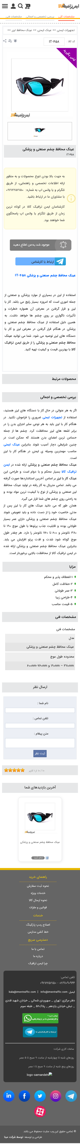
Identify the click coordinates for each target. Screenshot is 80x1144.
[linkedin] (9, 1096)
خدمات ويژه (38, 893)
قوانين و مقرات (38, 907)
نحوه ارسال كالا (38, 900)
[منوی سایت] (40, 6)
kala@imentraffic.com (22, 992)
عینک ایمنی (44, 30)
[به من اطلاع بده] (15, 40)
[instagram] (55, 1096)
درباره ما (38, 956)
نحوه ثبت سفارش (38, 886)
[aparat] (40, 1111)
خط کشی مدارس (38, 932)
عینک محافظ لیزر (22, 30)
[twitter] (40, 1096)
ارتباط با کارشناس (42, 261)
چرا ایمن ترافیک (38, 963)
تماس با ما (38, 949)
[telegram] (71, 1096)
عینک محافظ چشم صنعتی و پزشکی (48, 149)
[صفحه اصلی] (68, 6)
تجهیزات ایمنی (66, 30)
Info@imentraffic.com (54, 992)
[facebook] (24, 1096)
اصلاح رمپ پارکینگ (38, 925)
